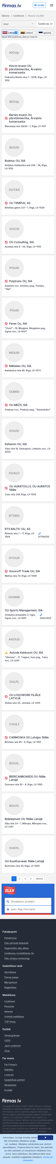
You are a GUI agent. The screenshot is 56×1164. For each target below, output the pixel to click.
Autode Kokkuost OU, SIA (26, 652)
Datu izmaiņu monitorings (17, 958)
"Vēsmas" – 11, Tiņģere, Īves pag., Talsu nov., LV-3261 (26, 659)
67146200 (43, 536)
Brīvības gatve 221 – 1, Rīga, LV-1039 (24, 207)
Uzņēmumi (18, 15)
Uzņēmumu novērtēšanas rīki (19, 953)
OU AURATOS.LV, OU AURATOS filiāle (29, 488)
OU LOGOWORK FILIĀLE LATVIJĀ (25, 696)
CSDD (7, 1040)
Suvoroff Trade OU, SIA (24, 571)
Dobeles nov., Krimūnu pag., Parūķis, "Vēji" (24, 287)
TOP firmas (10, 1021)
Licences (9, 1074)
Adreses (8, 1011)
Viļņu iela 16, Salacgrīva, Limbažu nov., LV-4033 (28, 450)
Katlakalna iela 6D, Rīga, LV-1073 (23, 370)
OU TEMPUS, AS (19, 203)
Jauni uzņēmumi (12, 1045)
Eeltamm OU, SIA (16, 444)
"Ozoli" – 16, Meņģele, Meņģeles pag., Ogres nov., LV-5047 (25, 330)
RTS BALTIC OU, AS (17, 529)
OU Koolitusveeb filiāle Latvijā (24, 861)
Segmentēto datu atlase (16, 948)
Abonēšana (10, 972)
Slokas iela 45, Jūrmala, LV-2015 (22, 703)
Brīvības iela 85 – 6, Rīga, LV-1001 (23, 742)
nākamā (39, 879)
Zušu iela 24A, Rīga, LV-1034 (20, 494)
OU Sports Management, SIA (24, 610)
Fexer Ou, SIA (18, 323)
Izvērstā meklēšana (14, 1016)
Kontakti (8, 1090)
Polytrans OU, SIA (20, 281)
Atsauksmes (10, 1085)
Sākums (5, 15)
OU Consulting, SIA (21, 242)
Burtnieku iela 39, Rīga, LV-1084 (22, 866)
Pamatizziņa (10, 938)
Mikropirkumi (10, 982)
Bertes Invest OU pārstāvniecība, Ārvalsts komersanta (25, 118)
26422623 (45, 618)
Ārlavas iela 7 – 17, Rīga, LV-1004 (20, 535)
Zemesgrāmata (12, 1035)
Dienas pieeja (11, 977)
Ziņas (7, 1050)
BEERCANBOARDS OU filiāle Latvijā (27, 778)
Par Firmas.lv (10, 1064)
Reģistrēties (10, 987)
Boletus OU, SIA (15, 160)
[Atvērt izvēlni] (52, 5)
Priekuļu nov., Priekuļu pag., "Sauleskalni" (28, 409)
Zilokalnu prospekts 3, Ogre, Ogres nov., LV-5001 (20, 616)
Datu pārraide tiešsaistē (16, 943)
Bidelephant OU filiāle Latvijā (23, 819)
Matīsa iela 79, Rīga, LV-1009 (21, 575)
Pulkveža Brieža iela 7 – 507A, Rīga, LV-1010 (26, 79)
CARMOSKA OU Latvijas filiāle (29, 737)
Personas (9, 1006)
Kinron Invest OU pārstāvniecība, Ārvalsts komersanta (25, 69)
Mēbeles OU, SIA (20, 366)
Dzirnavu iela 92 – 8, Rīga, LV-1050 (23, 784)
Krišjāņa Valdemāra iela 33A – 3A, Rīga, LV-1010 (26, 167)
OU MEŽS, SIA (18, 405)
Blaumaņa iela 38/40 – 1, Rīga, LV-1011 (25, 126)
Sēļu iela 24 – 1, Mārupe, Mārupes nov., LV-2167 (26, 825)
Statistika (8, 1069)
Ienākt (40, 5)
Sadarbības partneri (14, 1080)
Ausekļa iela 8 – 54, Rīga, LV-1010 (23, 246)
